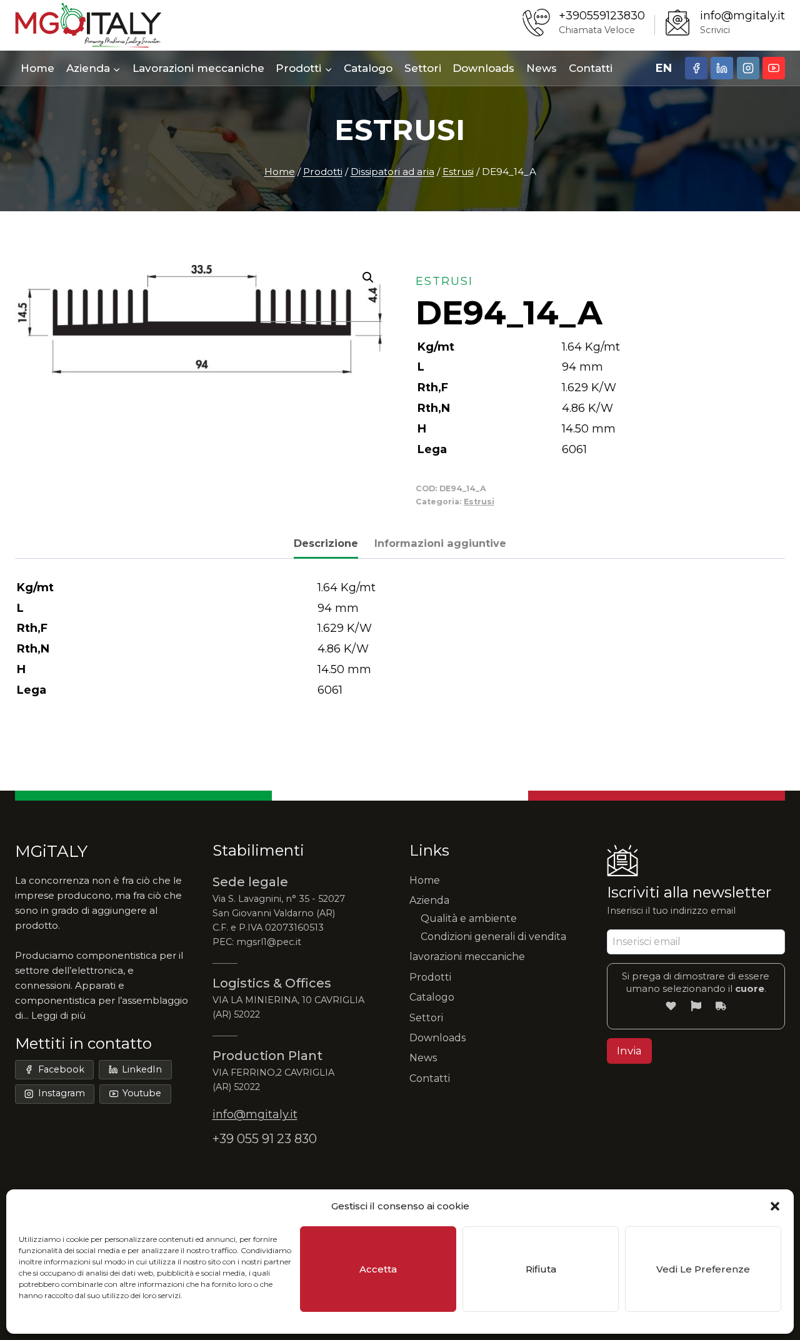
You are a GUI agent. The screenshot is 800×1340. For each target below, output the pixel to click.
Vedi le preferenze (703, 1269)
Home (37, 68)
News (541, 68)
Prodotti (430, 977)
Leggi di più (58, 1015)
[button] (775, 1206)
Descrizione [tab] (326, 543)
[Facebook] (696, 68)
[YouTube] (773, 68)
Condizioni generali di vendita (493, 936)
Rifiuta (541, 1269)
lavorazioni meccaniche (467, 956)
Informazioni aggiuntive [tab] (440, 543)
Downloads (483, 68)
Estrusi (399, 130)
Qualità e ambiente (469, 918)
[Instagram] (748, 68)
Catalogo (368, 68)
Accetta (378, 1269)
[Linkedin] (722, 68)
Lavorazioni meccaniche (198, 68)
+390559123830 (602, 15)
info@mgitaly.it (742, 15)
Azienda (429, 900)
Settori (422, 68)
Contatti (590, 68)
